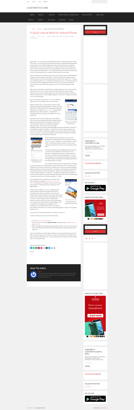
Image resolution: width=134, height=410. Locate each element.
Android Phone (55, 36)
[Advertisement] (81, 8)
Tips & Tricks (51, 20)
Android (32, 15)
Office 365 (62, 36)
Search (95, 32)
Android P (41, 15)
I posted (39, 61)
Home (28, 1)
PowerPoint (37, 224)
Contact (33, 1)
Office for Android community (44, 220)
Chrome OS (51, 15)
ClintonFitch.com (37, 8)
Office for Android (69, 36)
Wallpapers (45, 1)
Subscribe (87, 155)
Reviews (40, 20)
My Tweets (88, 176)
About (39, 1)
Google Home (99, 15)
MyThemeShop (103, 408)
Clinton (33, 36)
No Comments (34, 38)
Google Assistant (87, 15)
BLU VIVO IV (49, 110)
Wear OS (31, 20)
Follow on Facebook (93, 163)
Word (71, 222)
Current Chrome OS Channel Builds (68, 15)
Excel (74, 222)
